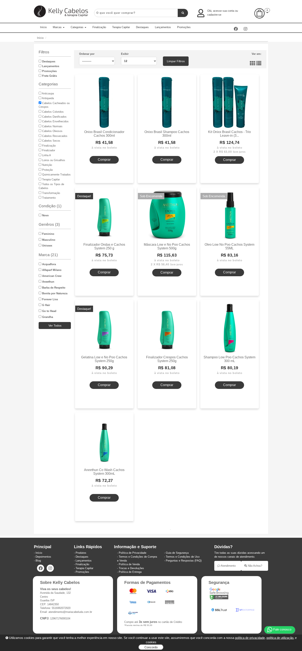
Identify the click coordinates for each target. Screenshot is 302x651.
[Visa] (152, 592)
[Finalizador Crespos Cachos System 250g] (167, 327)
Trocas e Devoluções (131, 568)
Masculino (48, 239)
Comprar (104, 159)
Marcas (57, 27)
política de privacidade (250, 638)
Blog (38, 560)
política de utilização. (280, 638)
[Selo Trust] (219, 610)
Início (43, 27)
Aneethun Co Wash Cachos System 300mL (104, 471)
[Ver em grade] (252, 64)
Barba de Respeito (53, 287)
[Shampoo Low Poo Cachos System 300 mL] (230, 327)
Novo (45, 215)
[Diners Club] (152, 602)
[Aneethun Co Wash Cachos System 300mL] (104, 440)
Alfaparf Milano (51, 270)
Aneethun (47, 281)
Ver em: (256, 53)
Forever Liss (49, 299)
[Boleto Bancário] (169, 602)
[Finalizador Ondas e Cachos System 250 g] (104, 215)
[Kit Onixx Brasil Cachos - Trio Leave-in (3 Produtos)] (230, 102)
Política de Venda (129, 564)
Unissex (46, 245)
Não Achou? (254, 565)
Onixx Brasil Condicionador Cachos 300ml (104, 133)
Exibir (125, 53)
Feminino (47, 233)
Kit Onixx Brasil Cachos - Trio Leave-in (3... (229, 133)
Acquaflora (48, 264)
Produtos (81, 552)
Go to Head (48, 311)
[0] (259, 17)
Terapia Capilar (121, 27)
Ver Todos (54, 325)
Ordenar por (87, 53)
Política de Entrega (130, 571)
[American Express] (133, 602)
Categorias (77, 27)
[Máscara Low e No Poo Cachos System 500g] (167, 215)
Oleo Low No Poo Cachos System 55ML (229, 246)
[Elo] (169, 592)
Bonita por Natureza (54, 293)
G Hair (45, 305)
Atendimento (228, 565)
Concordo (151, 647)
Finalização (99, 27)
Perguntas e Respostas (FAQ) (184, 560)
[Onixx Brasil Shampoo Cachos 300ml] (167, 102)
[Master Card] (133, 592)
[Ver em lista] (258, 64)
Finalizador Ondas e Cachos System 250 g (104, 246)
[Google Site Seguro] (219, 594)
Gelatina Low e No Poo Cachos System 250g (104, 359)
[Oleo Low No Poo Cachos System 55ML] (230, 215)
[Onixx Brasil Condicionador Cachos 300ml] (104, 102)
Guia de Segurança (177, 552)
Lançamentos (163, 27)
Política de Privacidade (132, 552)
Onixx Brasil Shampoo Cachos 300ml (166, 133)
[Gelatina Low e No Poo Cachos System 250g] (104, 327)
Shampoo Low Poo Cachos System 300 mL (229, 359)
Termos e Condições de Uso (182, 556)
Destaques (142, 27)
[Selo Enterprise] (245, 610)
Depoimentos (43, 556)
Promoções (184, 27)
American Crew (51, 275)
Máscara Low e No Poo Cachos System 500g (167, 246)
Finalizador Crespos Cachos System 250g (167, 359)
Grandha (47, 317)
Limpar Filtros (176, 61)
